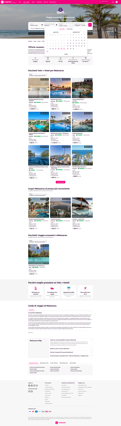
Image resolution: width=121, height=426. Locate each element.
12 (52, 43)
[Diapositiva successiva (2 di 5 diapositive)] (48, 88)
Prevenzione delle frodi (66, 397)
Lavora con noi (47, 395)
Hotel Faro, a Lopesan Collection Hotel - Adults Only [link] (60, 167)
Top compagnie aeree (82, 385)
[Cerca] (90, 25)
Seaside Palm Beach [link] (55, 219)
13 (55, 43)
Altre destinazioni (64, 363)
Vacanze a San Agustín (54, 370)
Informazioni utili (65, 391)
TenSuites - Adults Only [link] (78, 219)
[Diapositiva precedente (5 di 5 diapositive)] (30, 88)
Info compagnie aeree (66, 389)
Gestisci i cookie (48, 393)
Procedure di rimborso (66, 387)
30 (64, 48)
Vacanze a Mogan (73, 369)
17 (47, 45)
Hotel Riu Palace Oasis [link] (56, 99)
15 (61, 43)
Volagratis (30, 41)
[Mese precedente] (47, 32)
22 (61, 45)
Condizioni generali (48, 387)
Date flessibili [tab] (69, 28)
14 (58, 43)
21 (58, 45)
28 (58, 48)
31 (47, 51)
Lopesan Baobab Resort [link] (78, 99)
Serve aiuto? (64, 385)
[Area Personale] (117, 2)
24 (47, 48)
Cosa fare (31, 309)
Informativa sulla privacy (49, 389)
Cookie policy (47, 391)
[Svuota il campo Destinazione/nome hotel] (56, 24)
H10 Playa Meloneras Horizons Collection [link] (36, 100)
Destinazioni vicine (33, 363)
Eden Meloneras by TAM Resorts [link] (37, 265)
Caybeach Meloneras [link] (77, 133)
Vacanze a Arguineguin (54, 369)
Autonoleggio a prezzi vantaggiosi (85, 387)
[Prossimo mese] (85, 32)
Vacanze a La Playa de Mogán (76, 370)
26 (52, 48)
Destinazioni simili (44, 363)
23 (64, 45)
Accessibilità (64, 395)
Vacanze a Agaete (33, 369)
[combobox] (36, 25)
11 (50, 43)
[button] (31, 332)
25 (50, 48)
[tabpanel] (60, 322)
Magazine (80, 395)
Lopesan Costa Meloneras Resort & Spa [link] (38, 166)
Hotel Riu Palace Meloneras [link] (79, 166)
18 (50, 45)
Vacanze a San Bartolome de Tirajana (37, 370)
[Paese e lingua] (113, 2)
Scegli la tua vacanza (82, 391)
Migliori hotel (80, 393)
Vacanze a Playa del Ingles (55, 367)
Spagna (39, 41)
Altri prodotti (73, 363)
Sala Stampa (47, 401)
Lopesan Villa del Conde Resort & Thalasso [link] (37, 134)
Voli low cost (80, 389)
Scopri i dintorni (54, 363)
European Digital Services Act (67, 393)
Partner (46, 399)
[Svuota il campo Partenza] (42, 24)
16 (64, 43)
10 (47, 43)
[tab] (31, 310)
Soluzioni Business (48, 403)
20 (55, 45)
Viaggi (35, 41)
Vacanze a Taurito (33, 372)
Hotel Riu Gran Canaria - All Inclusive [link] (60, 133)
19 (52, 45)
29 (61, 48)
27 (55, 48)
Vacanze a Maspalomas (74, 367)
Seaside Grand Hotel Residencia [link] (36, 219)
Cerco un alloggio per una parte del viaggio (41, 28)
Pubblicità (47, 397)
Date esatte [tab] (62, 28)
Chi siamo (47, 385)
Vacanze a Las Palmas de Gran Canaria (37, 367)
